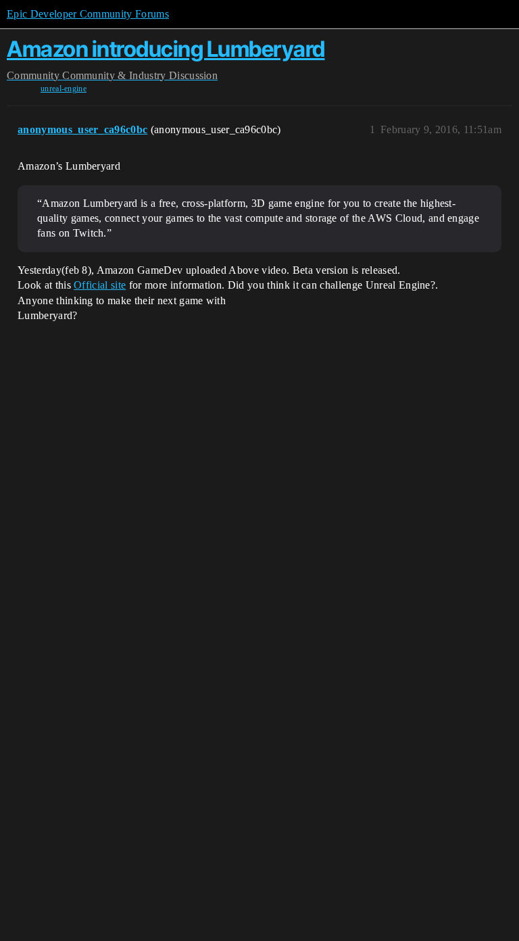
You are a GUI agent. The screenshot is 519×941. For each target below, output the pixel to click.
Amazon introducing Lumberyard (166, 49)
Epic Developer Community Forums (88, 14)
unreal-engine (63, 88)
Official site (100, 285)
